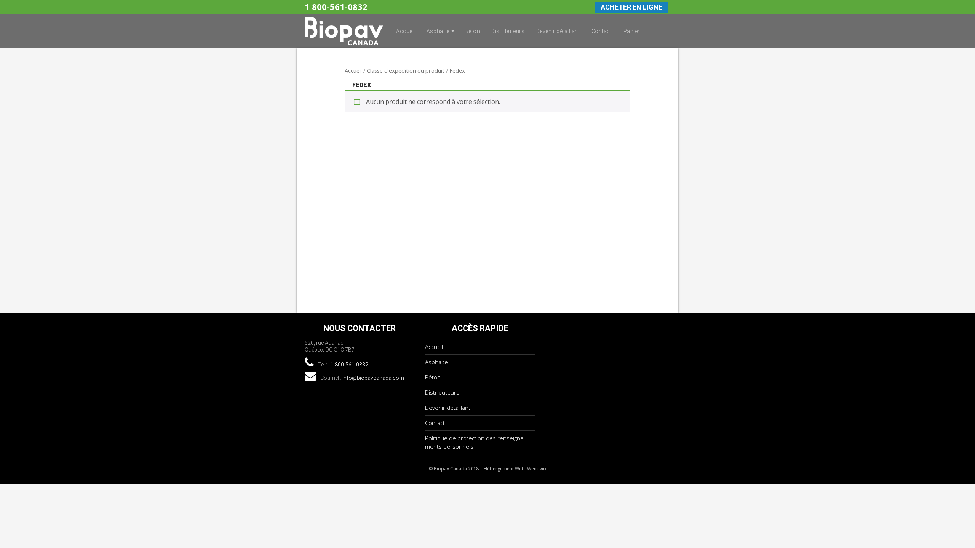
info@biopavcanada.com (373, 378)
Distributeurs (507, 31)
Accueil (405, 31)
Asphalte (438, 31)
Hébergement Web (504, 468)
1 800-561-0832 (336, 6)
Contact (601, 31)
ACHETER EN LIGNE (631, 7)
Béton (472, 31)
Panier (631, 31)
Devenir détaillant (558, 31)
